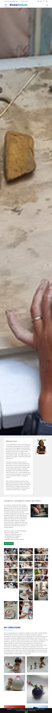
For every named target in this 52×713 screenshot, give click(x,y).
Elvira (18, 4)
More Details (9, 543)
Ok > (26, 712)
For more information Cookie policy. (26, 710)
